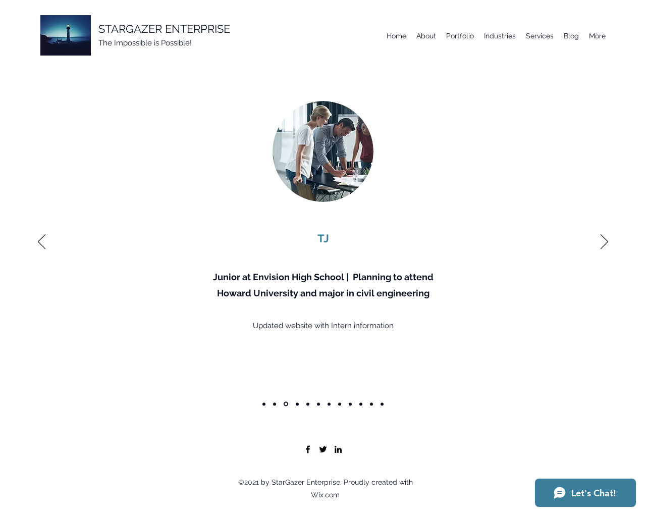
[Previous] (41, 242)
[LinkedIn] (338, 449)
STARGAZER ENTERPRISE (164, 28)
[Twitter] (323, 449)
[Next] (604, 242)
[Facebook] (308, 449)
